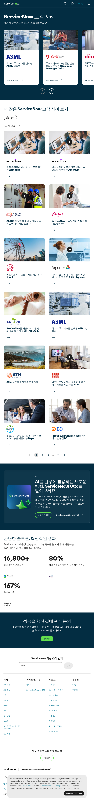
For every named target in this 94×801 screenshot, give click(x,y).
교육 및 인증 (53, 700)
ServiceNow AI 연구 (56, 690)
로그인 (74, 685)
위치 (5, 695)
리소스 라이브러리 (55, 726)
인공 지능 (6, 734)
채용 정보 (6, 690)
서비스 (28, 685)
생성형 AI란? (53, 731)
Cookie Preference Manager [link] (51, 786)
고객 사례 (52, 685)
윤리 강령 (6, 716)
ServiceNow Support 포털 (35, 690)
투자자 (5, 711)
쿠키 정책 (6, 789)
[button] (65, 3)
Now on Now (53, 695)
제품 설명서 (53, 716)
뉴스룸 (5, 721)
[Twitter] (5, 776)
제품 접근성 (53, 721)
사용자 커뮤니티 (54, 705)
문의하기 (47, 758)
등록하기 (75, 690)
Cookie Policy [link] (26, 786)
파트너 (5, 700)
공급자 (5, 705)
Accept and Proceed (74, 793)
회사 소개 (6, 685)
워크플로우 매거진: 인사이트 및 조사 (12, 727)
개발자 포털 (53, 711)
